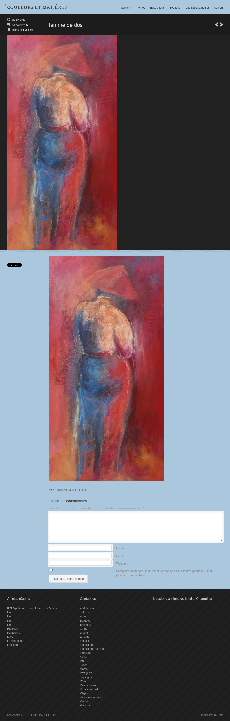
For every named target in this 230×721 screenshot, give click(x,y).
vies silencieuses (90, 697)
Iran (82, 661)
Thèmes (140, 7)
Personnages (88, 685)
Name (120, 547)
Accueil (125, 7)
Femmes (28, 29)
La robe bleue (15, 640)
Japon (84, 665)
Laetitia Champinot (197, 7)
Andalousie (87, 608)
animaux (85, 612)
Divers (84, 632)
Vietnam (85, 701)
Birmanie (17, 29)
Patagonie (86, 673)
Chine (83, 628)
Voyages (85, 705)
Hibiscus (12, 628)
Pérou (83, 681)
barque (216, 24)
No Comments (20, 24)
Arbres (84, 616)
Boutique (175, 7)
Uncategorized (89, 689)
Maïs (10, 636)
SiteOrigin (217, 715)
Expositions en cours (92, 648)
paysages (86, 677)
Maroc (84, 669)
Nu (9, 612)
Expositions (157, 7)
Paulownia (13, 632)
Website (121, 562)
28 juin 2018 (18, 19)
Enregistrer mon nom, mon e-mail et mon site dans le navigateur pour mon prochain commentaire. (164, 570)
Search (218, 7)
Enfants (84, 636)
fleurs (83, 657)
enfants (84, 640)
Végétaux (86, 693)
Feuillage (13, 644)
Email (120, 555)
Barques (85, 620)
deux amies (221, 24)
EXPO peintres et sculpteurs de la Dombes (33, 608)
